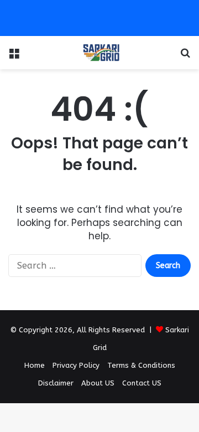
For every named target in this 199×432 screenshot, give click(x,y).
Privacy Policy (76, 365)
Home (34, 365)
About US (97, 383)
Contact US (141, 383)
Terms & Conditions (141, 365)
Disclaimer (56, 383)
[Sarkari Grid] (99, 52)
